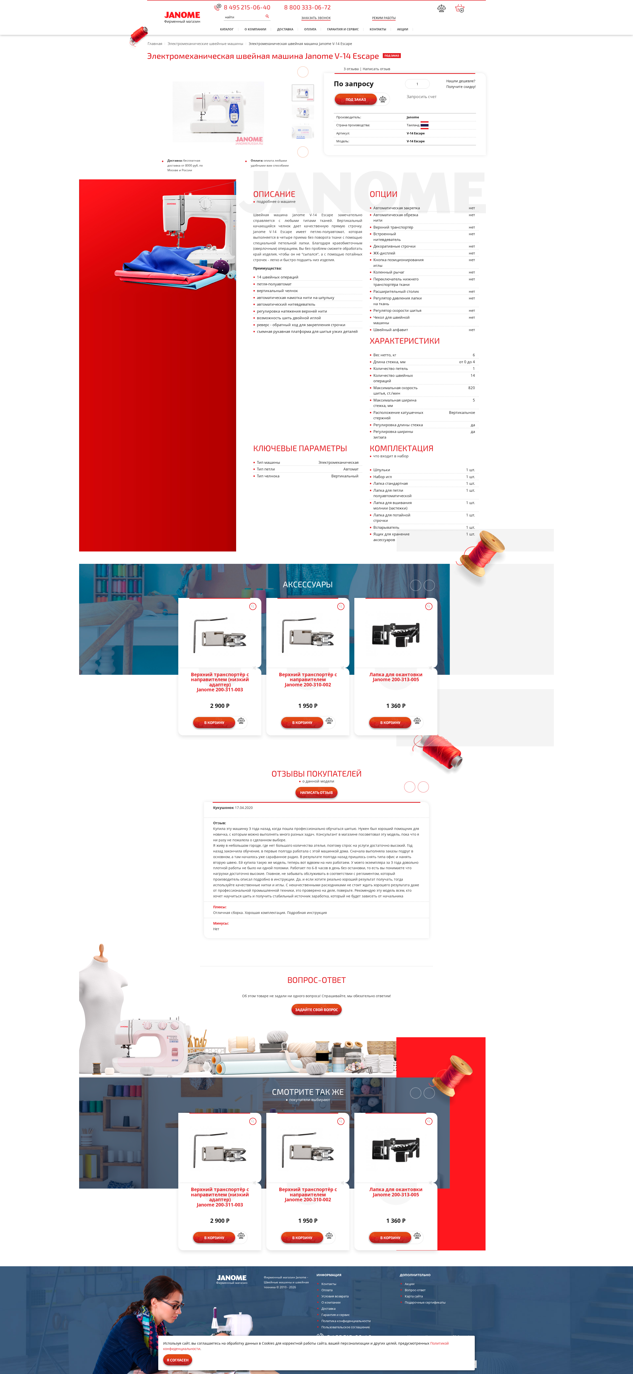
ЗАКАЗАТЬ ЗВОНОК (316, 18)
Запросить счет (421, 96)
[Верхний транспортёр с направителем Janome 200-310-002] (308, 634)
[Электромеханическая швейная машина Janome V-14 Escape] (303, 92)
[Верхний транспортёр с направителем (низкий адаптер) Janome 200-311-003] (220, 634)
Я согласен (177, 1360)
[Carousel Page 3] (303, 131)
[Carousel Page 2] (303, 112)
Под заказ (356, 99)
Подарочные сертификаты (425, 1302)
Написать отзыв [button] (316, 792)
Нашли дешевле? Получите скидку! (461, 84)
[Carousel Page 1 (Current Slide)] (303, 93)
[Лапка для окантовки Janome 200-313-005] (396, 634)
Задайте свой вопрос (316, 1009)
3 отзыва (351, 68)
